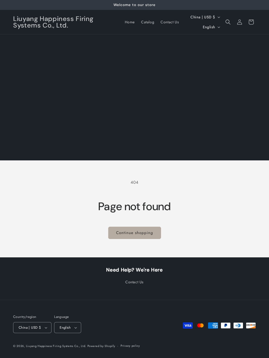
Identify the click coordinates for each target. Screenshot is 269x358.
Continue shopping (134, 233)
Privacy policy (130, 346)
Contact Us (134, 282)
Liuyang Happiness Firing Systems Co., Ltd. (56, 346)
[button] (228, 22)
